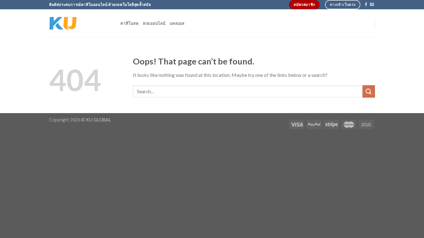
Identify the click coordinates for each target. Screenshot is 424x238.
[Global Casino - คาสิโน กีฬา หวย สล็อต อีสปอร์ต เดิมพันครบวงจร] (80, 23)
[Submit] (369, 91)
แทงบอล (177, 23)
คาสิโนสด (129, 23)
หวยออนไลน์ (154, 23)
